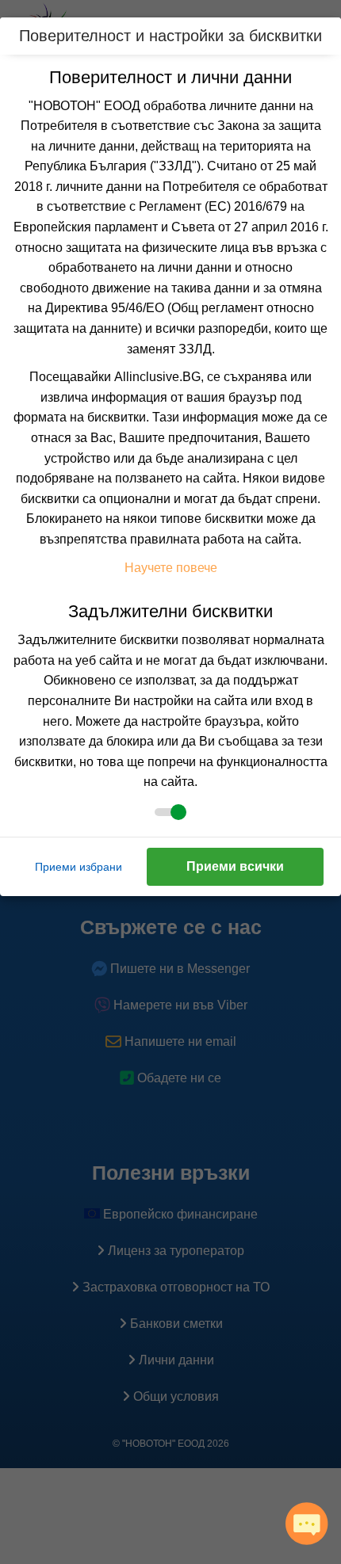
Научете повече (171, 567)
